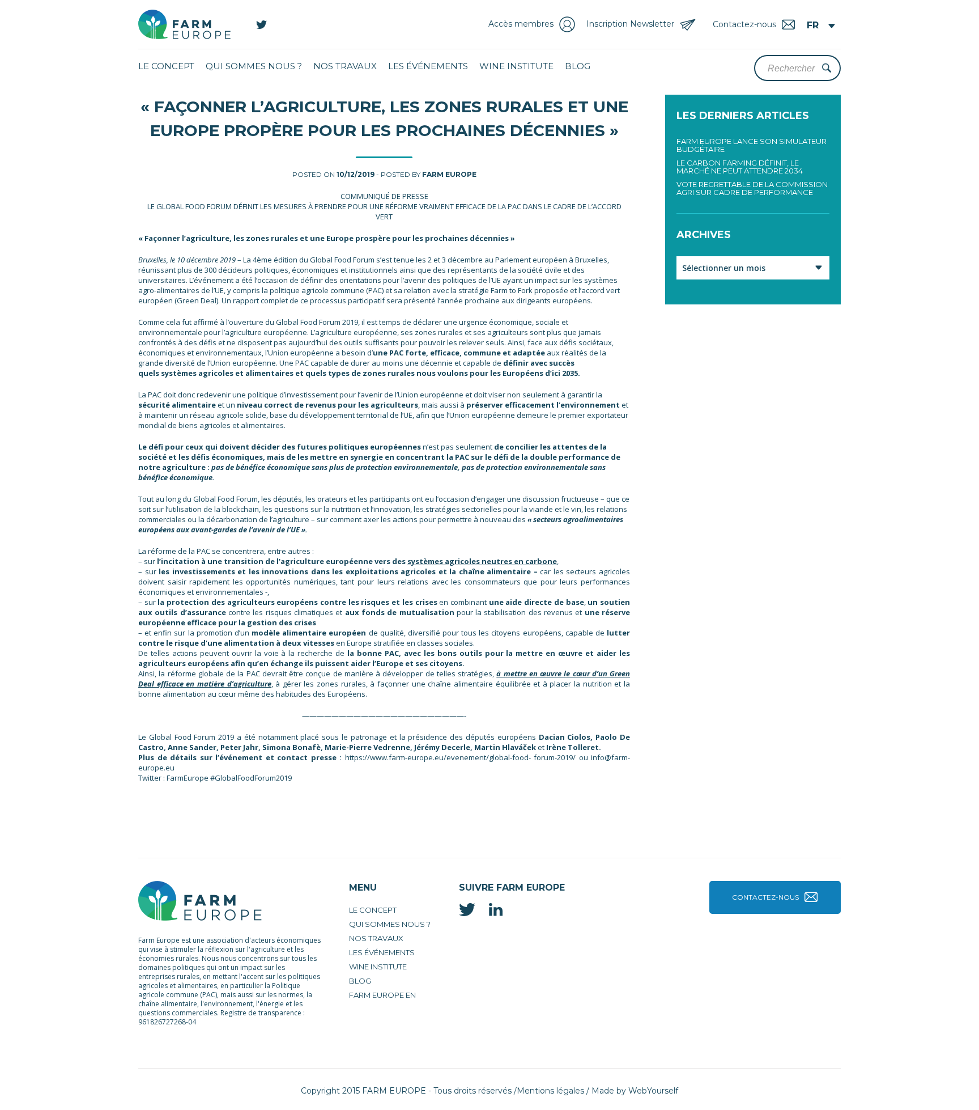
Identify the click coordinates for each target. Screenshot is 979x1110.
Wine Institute (516, 66)
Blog (577, 66)
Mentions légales (550, 1091)
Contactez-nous (765, 897)
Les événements (428, 66)
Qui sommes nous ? (254, 66)
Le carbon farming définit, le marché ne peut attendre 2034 (739, 166)
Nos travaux (345, 66)
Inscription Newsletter (630, 24)
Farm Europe (449, 174)
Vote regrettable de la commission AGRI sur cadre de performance (752, 188)
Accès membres (521, 24)
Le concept (166, 66)
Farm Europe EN (382, 994)
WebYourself (653, 1091)
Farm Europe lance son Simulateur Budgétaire (751, 145)
